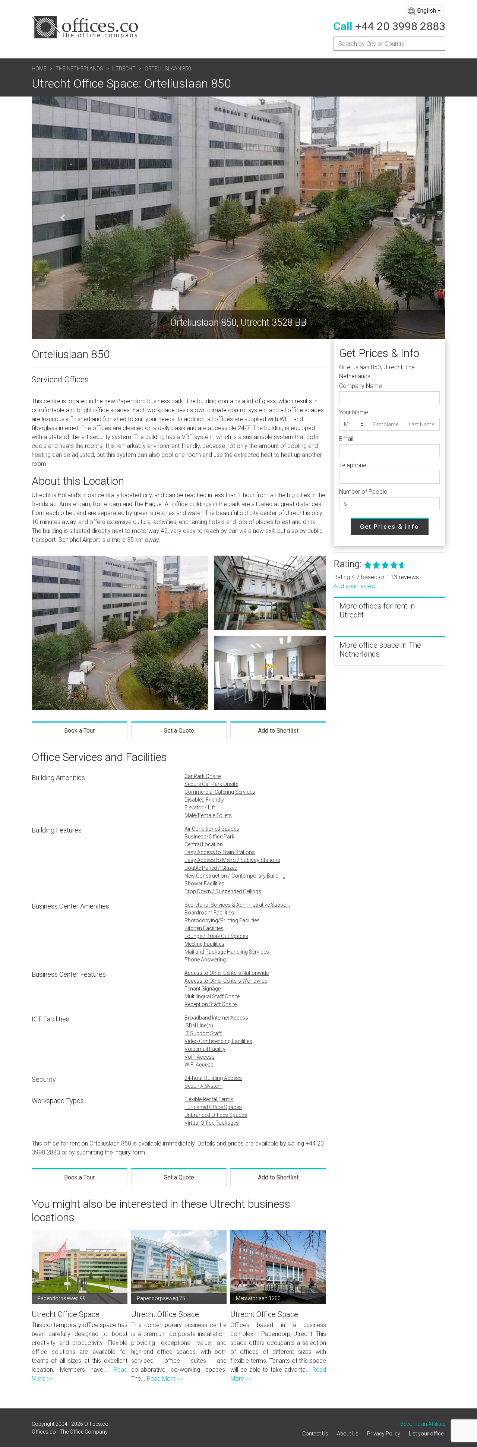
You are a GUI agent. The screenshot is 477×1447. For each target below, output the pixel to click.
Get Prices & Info (389, 526)
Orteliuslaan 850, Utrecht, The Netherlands (377, 372)
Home (39, 69)
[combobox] (425, 11)
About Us (347, 1434)
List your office (426, 1434)
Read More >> (165, 1378)
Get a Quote (179, 730)
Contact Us (315, 1434)
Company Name (360, 385)
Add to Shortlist (278, 730)
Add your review (355, 586)
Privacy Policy (383, 1434)
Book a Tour (79, 730)
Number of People (363, 491)
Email (346, 438)
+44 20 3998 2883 (400, 26)
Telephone (352, 465)
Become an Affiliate (422, 1424)
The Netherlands (79, 69)
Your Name (353, 412)
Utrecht (124, 69)
